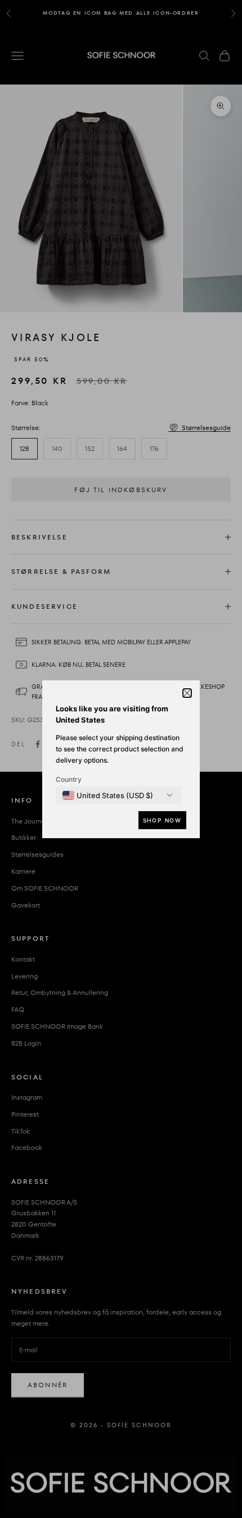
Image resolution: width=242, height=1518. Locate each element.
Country (69, 779)
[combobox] (107, 795)
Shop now (162, 820)
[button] (187, 693)
